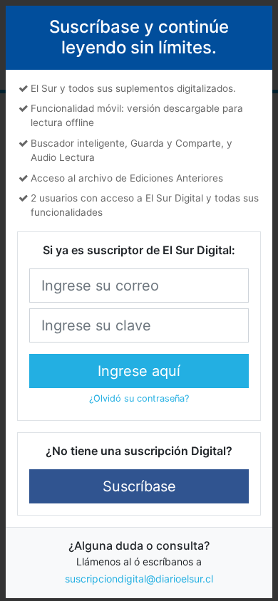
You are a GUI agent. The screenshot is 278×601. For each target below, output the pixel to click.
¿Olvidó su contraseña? (139, 398)
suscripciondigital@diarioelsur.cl (139, 579)
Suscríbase (139, 486)
